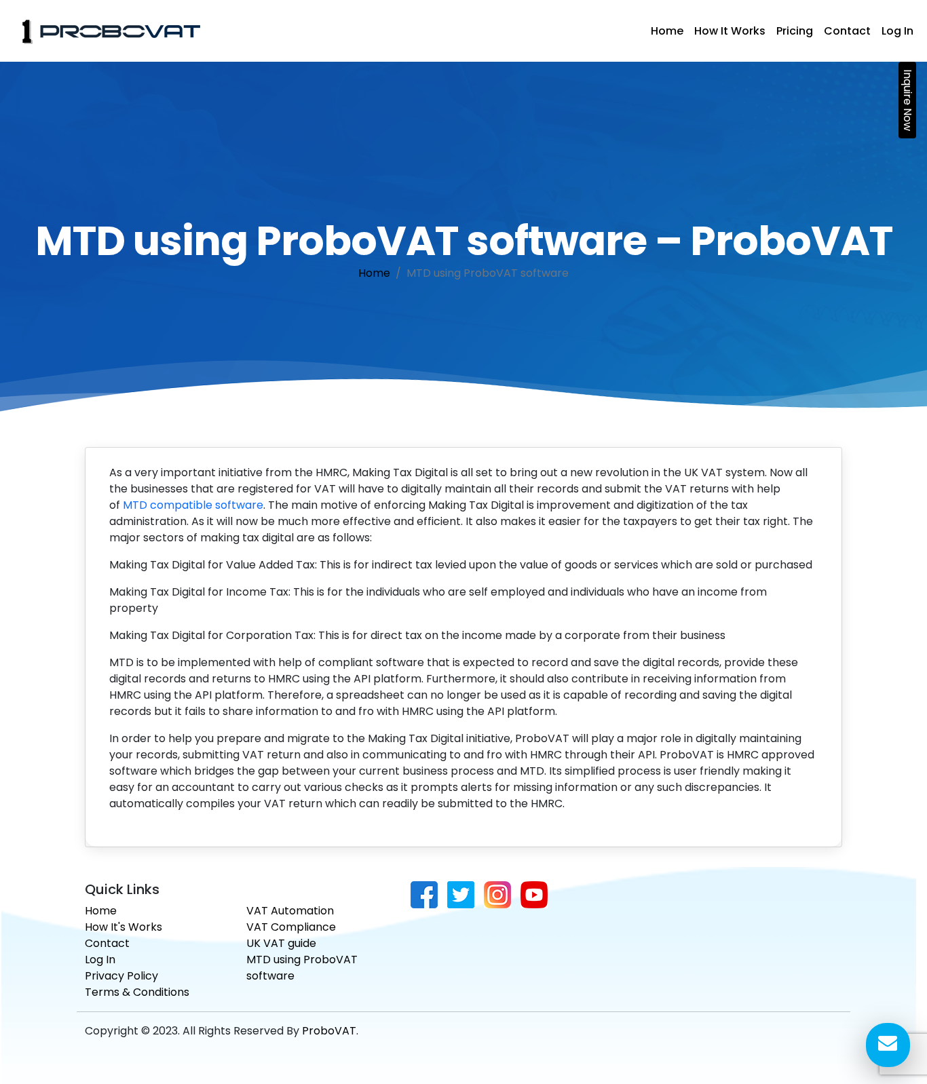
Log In (897, 31)
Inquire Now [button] (907, 100)
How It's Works (123, 927)
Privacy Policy (121, 976)
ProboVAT (329, 1031)
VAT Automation (290, 910)
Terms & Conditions (137, 992)
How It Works (729, 31)
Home (667, 31)
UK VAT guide (281, 943)
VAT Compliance (291, 927)
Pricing (794, 31)
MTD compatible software (193, 505)
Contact (847, 31)
